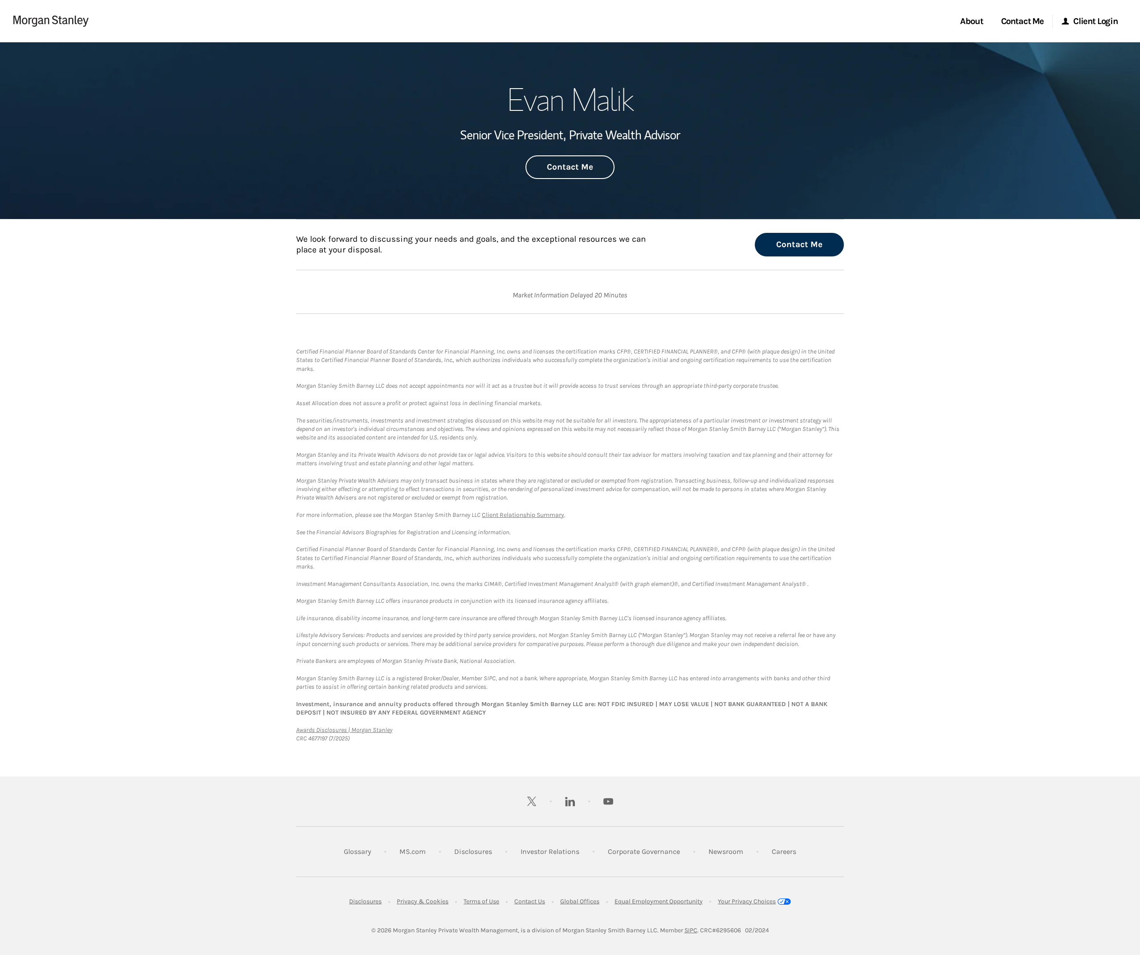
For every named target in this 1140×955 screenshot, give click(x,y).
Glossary (357, 851)
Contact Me (570, 167)
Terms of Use (481, 901)
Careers (784, 851)
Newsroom (725, 851)
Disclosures (473, 851)
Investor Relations (550, 851)
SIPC (690, 930)
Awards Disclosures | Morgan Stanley (344, 730)
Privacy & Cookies (422, 901)
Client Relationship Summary (523, 515)
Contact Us (529, 901)
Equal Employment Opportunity (659, 901)
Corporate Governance (644, 851)
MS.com (412, 851)
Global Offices (579, 901)
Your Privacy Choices (747, 901)
